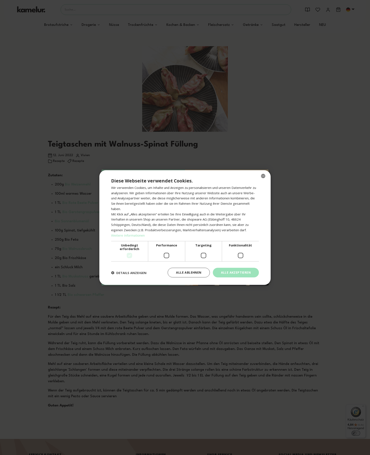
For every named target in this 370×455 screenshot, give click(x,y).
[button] (128, 272)
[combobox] (263, 176)
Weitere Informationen (128, 235)
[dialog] (185, 227)
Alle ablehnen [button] (188, 272)
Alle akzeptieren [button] (236, 272)
